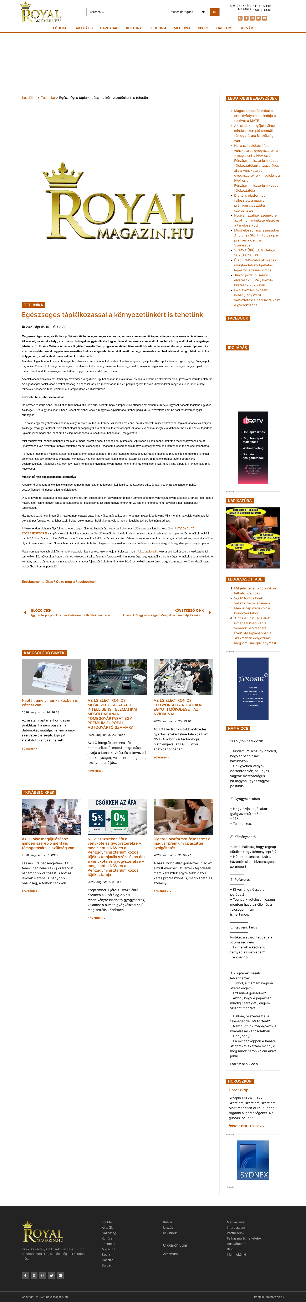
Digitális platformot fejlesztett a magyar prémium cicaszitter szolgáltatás (182, 843)
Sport (203, 28)
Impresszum (236, 1228)
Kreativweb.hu (274, 1296)
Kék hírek (170, 1233)
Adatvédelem (236, 1244)
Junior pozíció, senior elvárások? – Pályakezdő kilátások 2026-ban (253, 280)
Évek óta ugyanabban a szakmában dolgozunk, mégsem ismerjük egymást (255, 638)
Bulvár (246, 28)
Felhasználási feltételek (244, 1238)
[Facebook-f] (25, 1275)
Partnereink (235, 1233)
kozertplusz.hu (149, 551)
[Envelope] (264, 18)
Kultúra (134, 28)
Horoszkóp (238, 1090)
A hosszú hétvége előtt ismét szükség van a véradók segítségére (252, 623)
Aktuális (84, 28)
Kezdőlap (29, 98)
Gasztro (224, 28)
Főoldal (60, 28)
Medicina (182, 28)
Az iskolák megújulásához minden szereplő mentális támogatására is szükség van (48, 843)
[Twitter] (258, 18)
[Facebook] (240, 18)
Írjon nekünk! (236, 1255)
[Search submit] (214, 12)
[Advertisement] (153, 64)
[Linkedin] (246, 18)
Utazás (168, 1228)
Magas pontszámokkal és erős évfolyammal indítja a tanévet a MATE (255, 116)
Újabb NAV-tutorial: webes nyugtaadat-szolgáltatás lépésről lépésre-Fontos (255, 265)
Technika (158, 28)
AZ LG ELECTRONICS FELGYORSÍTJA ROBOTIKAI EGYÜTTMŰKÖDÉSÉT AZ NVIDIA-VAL (178, 707)
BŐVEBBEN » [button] (30, 748)
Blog (230, 1249)
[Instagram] (252, 18)
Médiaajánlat (236, 1222)
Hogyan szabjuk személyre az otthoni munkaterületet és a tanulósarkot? (257, 220)
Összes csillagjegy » (246, 1126)
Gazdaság (109, 28)
